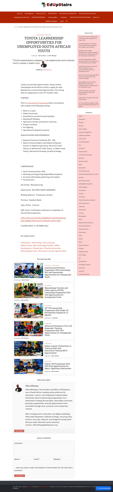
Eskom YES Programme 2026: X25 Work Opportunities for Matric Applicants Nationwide (58, 366)
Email (37, 459)
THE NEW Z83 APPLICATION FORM (80, 17)
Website (57, 459)
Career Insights (52, 17)
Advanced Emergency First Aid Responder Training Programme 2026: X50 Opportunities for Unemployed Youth (58, 330)
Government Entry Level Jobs (87, 13)
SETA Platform (52, 13)
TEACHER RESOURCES (38, 17)
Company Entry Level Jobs (21, 17)
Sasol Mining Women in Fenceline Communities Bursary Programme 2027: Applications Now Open (88, 45)
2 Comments (54, 318)
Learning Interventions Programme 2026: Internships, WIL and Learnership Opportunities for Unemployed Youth (58, 272)
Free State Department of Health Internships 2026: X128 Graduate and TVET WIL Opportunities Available (88, 61)
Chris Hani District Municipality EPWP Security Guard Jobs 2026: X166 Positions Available (89, 76)
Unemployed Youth (30, 251)
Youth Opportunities (58, 251)
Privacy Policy (46, 486)
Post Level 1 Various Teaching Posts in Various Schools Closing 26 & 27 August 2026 (88, 38)
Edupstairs (29, 486)
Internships (37, 242)
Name (17, 459)
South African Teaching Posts (67, 13)
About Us (19, 13)
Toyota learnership (53, 248)
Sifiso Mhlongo (52, 55)
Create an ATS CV (41, 13)
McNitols (40, 486)
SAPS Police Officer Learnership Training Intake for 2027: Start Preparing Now (87, 92)
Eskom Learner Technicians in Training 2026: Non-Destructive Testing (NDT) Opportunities (58, 349)
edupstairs (26, 242)
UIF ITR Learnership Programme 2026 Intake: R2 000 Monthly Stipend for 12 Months (56, 311)
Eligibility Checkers (51, 21)
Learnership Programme (38, 103)
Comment (18, 443)
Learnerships (40, 35)
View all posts (19, 431)
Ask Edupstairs (29, 13)
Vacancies (63, 17)
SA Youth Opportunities (44, 245)
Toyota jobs (38, 248)
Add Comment (42, 55)
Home (62, 21)
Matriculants (27, 245)
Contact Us (96, 17)
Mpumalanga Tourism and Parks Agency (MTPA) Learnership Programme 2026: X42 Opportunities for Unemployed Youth (58, 292)
